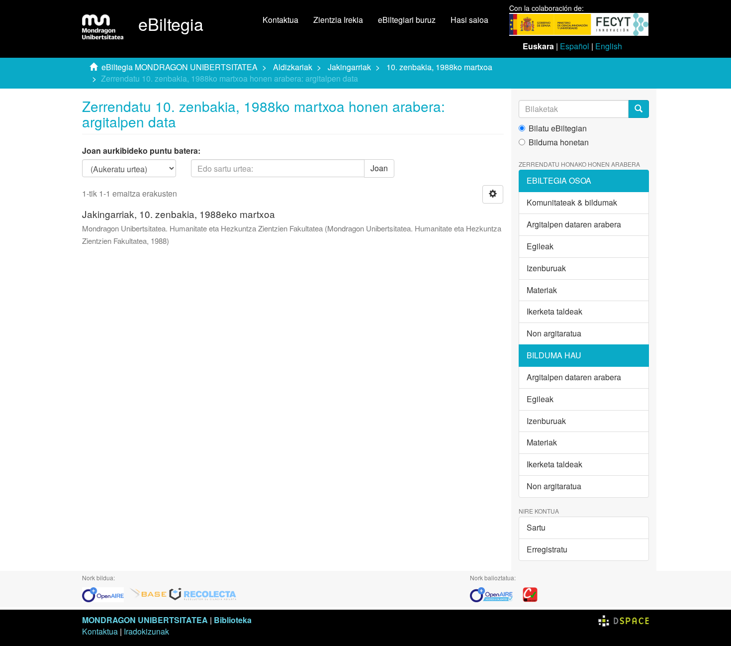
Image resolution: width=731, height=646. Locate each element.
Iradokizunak (146, 631)
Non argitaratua (554, 333)
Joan (379, 168)
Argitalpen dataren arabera (574, 224)
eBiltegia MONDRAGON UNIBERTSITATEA (179, 67)
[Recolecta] (203, 593)
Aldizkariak (292, 67)
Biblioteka (233, 620)
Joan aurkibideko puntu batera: (141, 150)
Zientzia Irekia (338, 19)
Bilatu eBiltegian (558, 128)
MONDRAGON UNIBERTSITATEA (145, 620)
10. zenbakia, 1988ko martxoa (439, 67)
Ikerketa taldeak (554, 311)
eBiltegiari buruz (407, 19)
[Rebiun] (530, 593)
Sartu (536, 527)
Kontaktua (280, 19)
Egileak (540, 246)
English (608, 46)
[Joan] (638, 109)
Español (574, 46)
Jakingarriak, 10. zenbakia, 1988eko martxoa (178, 213)
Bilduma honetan (559, 142)
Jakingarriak (349, 67)
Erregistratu (547, 549)
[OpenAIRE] (105, 593)
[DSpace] (623, 620)
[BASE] (148, 593)
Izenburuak (546, 268)
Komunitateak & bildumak (572, 202)
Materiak (542, 290)
